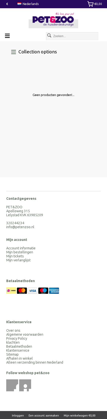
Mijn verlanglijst (18, 260)
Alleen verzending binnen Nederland (34, 362)
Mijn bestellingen (19, 252)
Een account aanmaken (44, 415)
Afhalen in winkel (19, 358)
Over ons (13, 330)
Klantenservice (17, 350)
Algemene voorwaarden (24, 334)
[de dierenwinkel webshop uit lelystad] (53, 20)
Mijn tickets (15, 256)
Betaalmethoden (19, 346)
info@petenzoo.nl (20, 227)
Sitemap (12, 354)
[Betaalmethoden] (11, 293)
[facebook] (12, 385)
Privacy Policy (16, 338)
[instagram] (25, 385)
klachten (13, 342)
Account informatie (21, 248)
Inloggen (18, 415)
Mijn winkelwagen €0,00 (79, 415)
